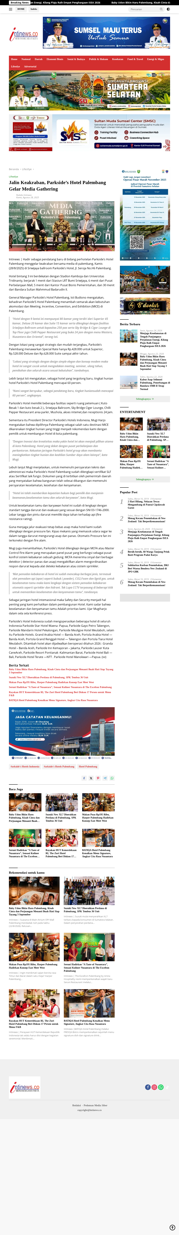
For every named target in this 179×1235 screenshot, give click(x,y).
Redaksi (76, 1105)
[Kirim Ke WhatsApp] (112, 778)
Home (14, 59)
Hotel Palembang (88, 766)
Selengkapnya (143, 399)
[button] (161, 9)
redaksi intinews (24, 195)
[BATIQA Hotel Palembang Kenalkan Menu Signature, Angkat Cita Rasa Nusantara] (98, 838)
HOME (21, 9)
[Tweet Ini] (91, 778)
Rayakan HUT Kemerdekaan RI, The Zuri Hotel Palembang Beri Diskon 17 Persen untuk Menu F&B (60, 694)
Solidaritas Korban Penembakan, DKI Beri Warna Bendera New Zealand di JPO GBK (148, 568)
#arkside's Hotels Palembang (59, 766)
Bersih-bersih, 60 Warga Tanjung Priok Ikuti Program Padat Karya (149, 553)
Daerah (38, 59)
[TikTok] (167, 1087)
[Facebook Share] (84, 778)
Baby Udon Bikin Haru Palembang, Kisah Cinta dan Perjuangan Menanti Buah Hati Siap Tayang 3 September (61, 671)
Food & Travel (135, 59)
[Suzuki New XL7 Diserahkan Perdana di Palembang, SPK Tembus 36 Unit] (62, 802)
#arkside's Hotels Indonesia (25, 766)
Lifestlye (15, 66)
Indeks (34, 9)
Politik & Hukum (98, 59)
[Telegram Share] (105, 778)
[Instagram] (154, 1087)
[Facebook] (148, 1087)
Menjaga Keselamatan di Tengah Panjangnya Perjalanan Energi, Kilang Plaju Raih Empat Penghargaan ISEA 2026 (154, 339)
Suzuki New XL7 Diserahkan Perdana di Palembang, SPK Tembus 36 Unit (48, 677)
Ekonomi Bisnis (55, 59)
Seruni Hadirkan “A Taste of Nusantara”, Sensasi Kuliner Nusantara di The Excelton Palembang (60, 687)
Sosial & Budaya (76, 59)
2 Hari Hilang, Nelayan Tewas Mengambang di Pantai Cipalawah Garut (146, 504)
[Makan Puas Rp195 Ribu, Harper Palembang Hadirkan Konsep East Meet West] (98, 802)
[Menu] (11, 9)
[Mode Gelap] (168, 9)
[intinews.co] (24, 34)
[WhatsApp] (161, 1087)
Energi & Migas (155, 59)
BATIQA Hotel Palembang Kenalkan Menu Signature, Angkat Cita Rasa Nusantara (53, 700)
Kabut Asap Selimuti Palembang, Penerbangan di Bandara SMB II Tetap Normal (155, 384)
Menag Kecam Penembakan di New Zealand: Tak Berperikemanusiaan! (147, 520)
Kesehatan (117, 59)
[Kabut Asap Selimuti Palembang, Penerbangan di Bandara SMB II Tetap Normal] (128, 382)
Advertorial (30, 66)
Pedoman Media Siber (95, 1105)
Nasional (26, 59)
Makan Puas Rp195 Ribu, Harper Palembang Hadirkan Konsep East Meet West (51, 682)
